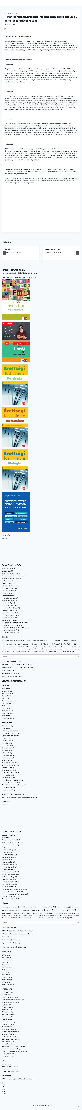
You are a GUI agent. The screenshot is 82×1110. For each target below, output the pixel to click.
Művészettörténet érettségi (10, 615)
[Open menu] (78, 3)
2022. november (7, 691)
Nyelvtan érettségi (8, 618)
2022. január (6, 698)
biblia (52, 640)
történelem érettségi (39, 651)
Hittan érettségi (7, 595)
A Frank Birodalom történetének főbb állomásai (17, 664)
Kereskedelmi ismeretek (9, 605)
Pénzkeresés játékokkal (29, 273)
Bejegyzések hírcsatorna (10, 1066)
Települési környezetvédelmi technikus (14, 627)
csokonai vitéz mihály (63, 640)
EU (16, 644)
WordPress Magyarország (10, 1071)
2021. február (6, 706)
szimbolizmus (16, 651)
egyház (6, 644)
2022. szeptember (8, 693)
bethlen (45, 640)
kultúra (59, 646)
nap (45, 649)
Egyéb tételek (6, 571)
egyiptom (11, 644)
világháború (49, 651)
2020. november (7, 713)
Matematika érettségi (9, 613)
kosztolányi (41, 646)
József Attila (23, 647)
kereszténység (32, 646)
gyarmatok (29, 644)
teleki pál (23, 651)
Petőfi (49, 649)
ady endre (5, 640)
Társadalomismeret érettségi (11, 625)
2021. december (7, 701)
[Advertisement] (41, 551)
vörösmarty (57, 651)
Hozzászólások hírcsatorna (10, 1069)
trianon (30, 651)
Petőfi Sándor (55, 649)
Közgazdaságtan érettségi (10, 608)
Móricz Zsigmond (36, 649)
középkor (76, 646)
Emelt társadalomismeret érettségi (13, 576)
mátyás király (26, 649)
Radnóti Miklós (64, 649)
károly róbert (65, 646)
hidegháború (37, 644)
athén (22, 640)
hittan (48, 643)
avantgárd (28, 640)
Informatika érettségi (8, 598)
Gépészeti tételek (7, 593)
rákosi (70, 649)
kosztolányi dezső (50, 646)
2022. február (6, 696)
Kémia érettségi (7, 603)
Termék (7, 249)
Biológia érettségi (7, 568)
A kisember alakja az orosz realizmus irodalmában (18, 667)
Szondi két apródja (8, 670)
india (15, 646)
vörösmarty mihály (69, 651)
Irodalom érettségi (8, 600)
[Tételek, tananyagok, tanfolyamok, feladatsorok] (41, 1079)
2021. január (6, 708)
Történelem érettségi (8, 632)
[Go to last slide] (4, 253)
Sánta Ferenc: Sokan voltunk (11, 673)
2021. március (6, 703)
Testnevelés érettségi (9, 630)
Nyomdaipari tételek (8, 620)
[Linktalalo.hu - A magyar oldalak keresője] (41, 1088)
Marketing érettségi (10, 13)
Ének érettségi (6, 581)
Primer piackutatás (52, 249)
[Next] (77, 253)
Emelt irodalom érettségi (10, 573)
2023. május (6, 688)
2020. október (6, 715)
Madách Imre (6, 649)
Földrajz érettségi (7, 588)
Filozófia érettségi (7, 583)
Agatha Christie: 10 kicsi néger (11, 676)
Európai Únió (22, 644)
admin (7, 252)
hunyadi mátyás (7, 647)
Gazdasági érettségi (8, 591)
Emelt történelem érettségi (10, 578)
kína (71, 646)
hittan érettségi (65, 643)
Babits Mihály (38, 640)
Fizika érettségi (7, 586)
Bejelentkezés (6, 1064)
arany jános (14, 640)
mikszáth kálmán (16, 649)
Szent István (7, 651)
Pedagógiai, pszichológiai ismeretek (13, 623)
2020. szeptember (8, 718)
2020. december (7, 711)
